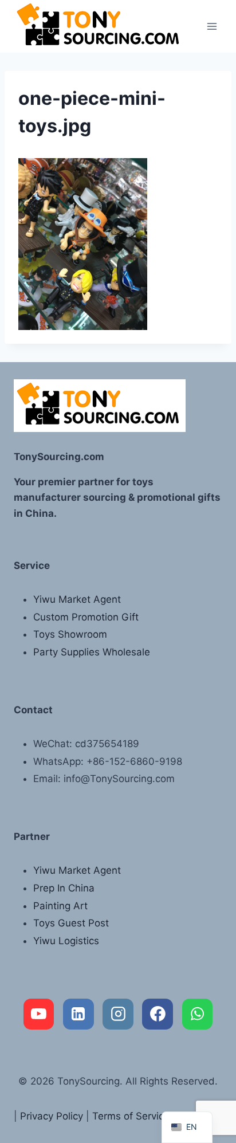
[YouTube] (38, 1014)
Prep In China (64, 888)
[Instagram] (118, 1014)
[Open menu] (211, 26)
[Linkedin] (78, 1014)
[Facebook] (157, 1014)
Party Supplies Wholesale (91, 652)
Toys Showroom (70, 634)
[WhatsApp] (197, 1014)
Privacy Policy (51, 1116)
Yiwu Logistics (66, 940)
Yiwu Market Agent (77, 599)
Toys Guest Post (71, 923)
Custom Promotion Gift (86, 617)
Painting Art (60, 906)
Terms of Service (131, 1116)
